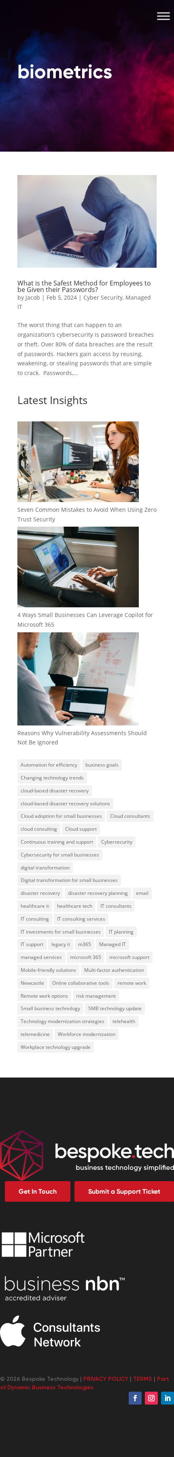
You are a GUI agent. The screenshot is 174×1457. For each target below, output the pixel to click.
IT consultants (116, 906)
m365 (84, 944)
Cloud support (81, 828)
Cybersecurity (116, 841)
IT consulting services (81, 918)
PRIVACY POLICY (105, 1379)
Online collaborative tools (80, 983)
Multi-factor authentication (114, 970)
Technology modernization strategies (62, 1021)
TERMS (142, 1379)
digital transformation (45, 867)
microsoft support (129, 957)
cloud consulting (39, 828)
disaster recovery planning (98, 893)
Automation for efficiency (49, 764)
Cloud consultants (130, 816)
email (142, 893)
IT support (32, 944)
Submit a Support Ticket (124, 1191)
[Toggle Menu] (163, 16)
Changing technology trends (52, 777)
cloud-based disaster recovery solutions (65, 803)
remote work (131, 983)
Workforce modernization (86, 1034)
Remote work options (44, 995)
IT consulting (35, 918)
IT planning (121, 931)
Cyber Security (103, 297)
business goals (102, 764)
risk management (96, 995)
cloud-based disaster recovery (55, 790)
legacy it (60, 944)
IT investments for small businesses (61, 931)
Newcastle (32, 983)
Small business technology (50, 1008)
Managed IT (112, 944)
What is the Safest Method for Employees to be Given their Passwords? (84, 286)
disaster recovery (40, 893)
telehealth (123, 1021)
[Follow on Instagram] (151, 1398)
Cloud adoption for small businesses (61, 816)
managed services (41, 957)
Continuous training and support (57, 841)
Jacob (32, 297)
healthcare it (35, 906)
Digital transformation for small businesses (69, 880)
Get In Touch (38, 1191)
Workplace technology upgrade (56, 1047)
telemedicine (35, 1034)
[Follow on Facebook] (135, 1398)
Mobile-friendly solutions (48, 970)
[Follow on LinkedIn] (167, 1398)
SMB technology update (115, 1008)
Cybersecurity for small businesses (60, 854)
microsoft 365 (85, 957)
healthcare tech (74, 906)
